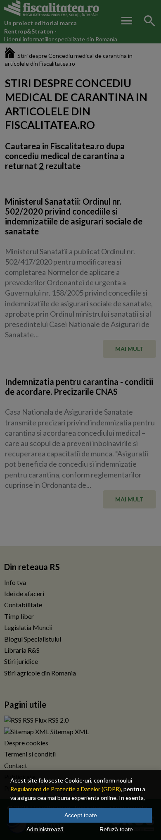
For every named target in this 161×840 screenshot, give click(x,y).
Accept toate (80, 815)
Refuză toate (116, 829)
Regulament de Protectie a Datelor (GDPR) (65, 788)
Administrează (45, 829)
